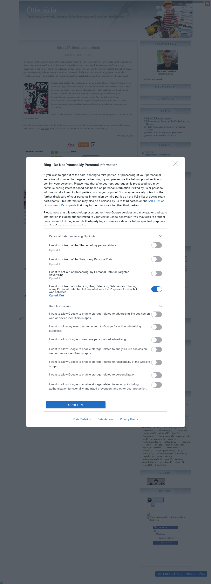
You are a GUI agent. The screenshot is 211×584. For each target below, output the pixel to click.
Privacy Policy (129, 419)
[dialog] (105, 292)
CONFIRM (75, 404)
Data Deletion (82, 419)
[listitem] (105, 236)
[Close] (177, 165)
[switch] (156, 245)
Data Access (105, 419)
